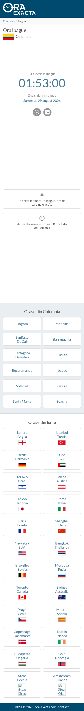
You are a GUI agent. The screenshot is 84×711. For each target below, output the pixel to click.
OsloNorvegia (62, 656)
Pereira (61, 386)
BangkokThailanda (61, 545)
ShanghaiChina (61, 523)
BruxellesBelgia (22, 567)
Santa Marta (22, 401)
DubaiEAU (61, 457)
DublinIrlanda (62, 633)
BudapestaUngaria (22, 656)
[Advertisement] (42, 55)
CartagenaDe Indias (22, 355)
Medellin (61, 324)
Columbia (9, 21)
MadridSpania (61, 611)
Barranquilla (62, 339)
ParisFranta (22, 523)
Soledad (22, 386)
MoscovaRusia (62, 567)
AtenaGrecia (22, 678)
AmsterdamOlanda (62, 678)
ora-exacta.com (45, 707)
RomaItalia (62, 501)
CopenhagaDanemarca (22, 633)
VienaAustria (61, 479)
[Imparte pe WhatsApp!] (37, 112)
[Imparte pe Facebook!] (47, 112)
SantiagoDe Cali (22, 339)
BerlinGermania (22, 457)
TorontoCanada (22, 589)
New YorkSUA (22, 545)
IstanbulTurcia (62, 434)
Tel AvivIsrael (22, 479)
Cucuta (62, 355)
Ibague (62, 370)
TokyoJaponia (22, 501)
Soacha (62, 401)
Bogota (22, 324)
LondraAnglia (22, 434)
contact (63, 707)
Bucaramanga (22, 370)
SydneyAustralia (61, 589)
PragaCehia (22, 611)
